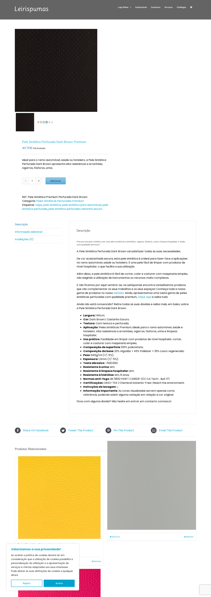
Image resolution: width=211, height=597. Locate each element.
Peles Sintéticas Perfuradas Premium (60, 201)
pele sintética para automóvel (81, 205)
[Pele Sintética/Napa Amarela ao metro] (59, 497)
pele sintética (52, 205)
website (119, 293)
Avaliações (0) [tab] (24, 239)
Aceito (59, 583)
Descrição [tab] (21, 224)
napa (38, 205)
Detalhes (97, 561)
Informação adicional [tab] (28, 232)
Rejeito (27, 583)
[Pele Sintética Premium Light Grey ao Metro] (151, 485)
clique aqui (144, 297)
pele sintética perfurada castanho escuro (75, 209)
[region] (43, 567)
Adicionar (55, 180)
